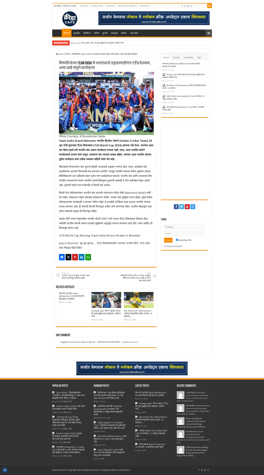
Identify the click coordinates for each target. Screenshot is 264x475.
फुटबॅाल (76, 33)
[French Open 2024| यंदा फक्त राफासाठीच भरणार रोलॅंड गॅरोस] (53, 406)
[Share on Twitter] (68, 257)
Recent (166, 57)
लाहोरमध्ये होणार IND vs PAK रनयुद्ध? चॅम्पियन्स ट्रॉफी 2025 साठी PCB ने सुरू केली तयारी (135, 277)
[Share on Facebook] (62, 257)
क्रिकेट (66, 33)
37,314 (68, 412)
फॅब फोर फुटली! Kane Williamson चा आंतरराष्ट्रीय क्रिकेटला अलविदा (71, 296)
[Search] (209, 6)
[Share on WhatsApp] (88, 257)
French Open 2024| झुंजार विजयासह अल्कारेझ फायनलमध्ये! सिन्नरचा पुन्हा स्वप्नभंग (67, 436)
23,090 (69, 456)
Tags (199, 57)
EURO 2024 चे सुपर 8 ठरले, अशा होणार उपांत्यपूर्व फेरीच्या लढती (75, 275)
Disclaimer (110, 6)
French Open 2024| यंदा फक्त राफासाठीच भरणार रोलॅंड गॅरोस (68, 407)
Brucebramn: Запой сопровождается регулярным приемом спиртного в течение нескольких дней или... (193, 437)
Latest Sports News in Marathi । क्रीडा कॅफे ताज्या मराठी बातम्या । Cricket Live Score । (104, 342)
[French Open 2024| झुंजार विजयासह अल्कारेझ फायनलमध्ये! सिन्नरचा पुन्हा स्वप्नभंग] (53, 433)
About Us (84, 6)
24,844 (68, 442)
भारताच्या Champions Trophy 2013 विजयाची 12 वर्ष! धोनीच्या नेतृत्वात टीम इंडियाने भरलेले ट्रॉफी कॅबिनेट (68, 450)
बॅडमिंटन (87, 33)
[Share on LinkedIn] (81, 257)
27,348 (69, 429)
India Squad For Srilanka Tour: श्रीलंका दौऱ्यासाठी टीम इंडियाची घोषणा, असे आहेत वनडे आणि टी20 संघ (109, 425)
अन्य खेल (134, 33)
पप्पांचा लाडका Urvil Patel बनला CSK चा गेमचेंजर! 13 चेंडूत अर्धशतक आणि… (151, 433)
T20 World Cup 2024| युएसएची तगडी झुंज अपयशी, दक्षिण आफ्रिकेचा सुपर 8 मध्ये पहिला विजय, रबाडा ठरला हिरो (67, 421)
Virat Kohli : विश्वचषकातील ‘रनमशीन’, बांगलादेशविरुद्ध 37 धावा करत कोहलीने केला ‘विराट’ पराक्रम (68, 395)
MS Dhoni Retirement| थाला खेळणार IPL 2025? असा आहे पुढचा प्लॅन (110, 439)
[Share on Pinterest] (75, 257)
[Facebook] (182, 6)
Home (58, 33)
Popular (176, 57)
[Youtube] (188, 6)
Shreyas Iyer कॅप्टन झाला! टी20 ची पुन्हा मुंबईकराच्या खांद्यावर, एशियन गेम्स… (98, 43)
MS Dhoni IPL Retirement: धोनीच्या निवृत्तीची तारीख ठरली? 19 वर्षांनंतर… (138, 313)
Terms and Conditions (127, 6)
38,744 (69, 401)
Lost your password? (173, 246)
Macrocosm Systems (121, 470)
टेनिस (96, 33)
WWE (124, 33)
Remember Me (184, 240)
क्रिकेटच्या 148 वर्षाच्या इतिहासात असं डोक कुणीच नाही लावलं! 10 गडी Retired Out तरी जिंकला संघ (109, 395)
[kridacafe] (66, 18)
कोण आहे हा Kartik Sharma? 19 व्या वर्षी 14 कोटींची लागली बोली (150, 445)
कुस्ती (105, 33)
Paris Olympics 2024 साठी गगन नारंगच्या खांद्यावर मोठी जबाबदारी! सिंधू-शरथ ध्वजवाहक (109, 452)
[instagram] (191, 6)
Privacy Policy (97, 6)
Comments (188, 57)
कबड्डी (114, 33)
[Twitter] (185, 6)
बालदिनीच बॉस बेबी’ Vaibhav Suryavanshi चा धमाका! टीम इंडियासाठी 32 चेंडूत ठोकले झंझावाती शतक (108, 410)
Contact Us (144, 6)
